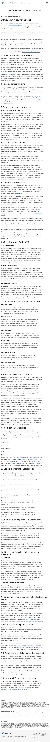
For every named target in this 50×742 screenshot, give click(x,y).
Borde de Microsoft (6, 448)
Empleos (28, 3)
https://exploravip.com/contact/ (31, 52)
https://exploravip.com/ (15, 25)
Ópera (2, 451)
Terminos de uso (36, 96)
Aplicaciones (17, 3)
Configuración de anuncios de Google (26, 459)
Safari (2, 454)
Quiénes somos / (17, 736)
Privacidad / (4, 736)
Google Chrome (5, 442)
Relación (23, 3)
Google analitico (17, 193)
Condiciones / (10, 736)
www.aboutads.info (17, 463)
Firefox (3, 445)
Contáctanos (23, 736)
